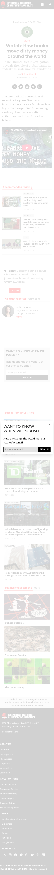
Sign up (44, 449)
